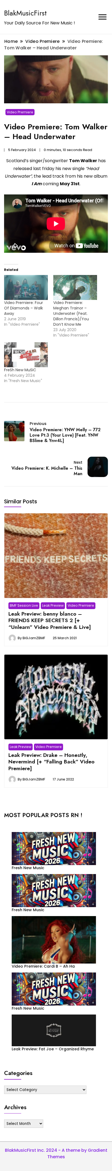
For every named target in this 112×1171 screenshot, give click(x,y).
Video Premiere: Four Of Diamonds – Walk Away (23, 308)
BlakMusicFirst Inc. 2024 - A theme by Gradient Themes (56, 1153)
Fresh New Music (28, 868)
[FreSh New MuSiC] (26, 354)
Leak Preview (53, 605)
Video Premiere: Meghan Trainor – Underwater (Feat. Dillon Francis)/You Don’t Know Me (71, 313)
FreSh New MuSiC (20, 370)
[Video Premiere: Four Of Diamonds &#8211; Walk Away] (26, 287)
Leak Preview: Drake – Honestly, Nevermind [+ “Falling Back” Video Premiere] (51, 761)
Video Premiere (20, 112)
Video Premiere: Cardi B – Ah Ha (43, 966)
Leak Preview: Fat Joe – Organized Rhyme (53, 1049)
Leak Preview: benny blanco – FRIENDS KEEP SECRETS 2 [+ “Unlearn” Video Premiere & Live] (49, 620)
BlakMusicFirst (25, 13)
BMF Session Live (24, 605)
